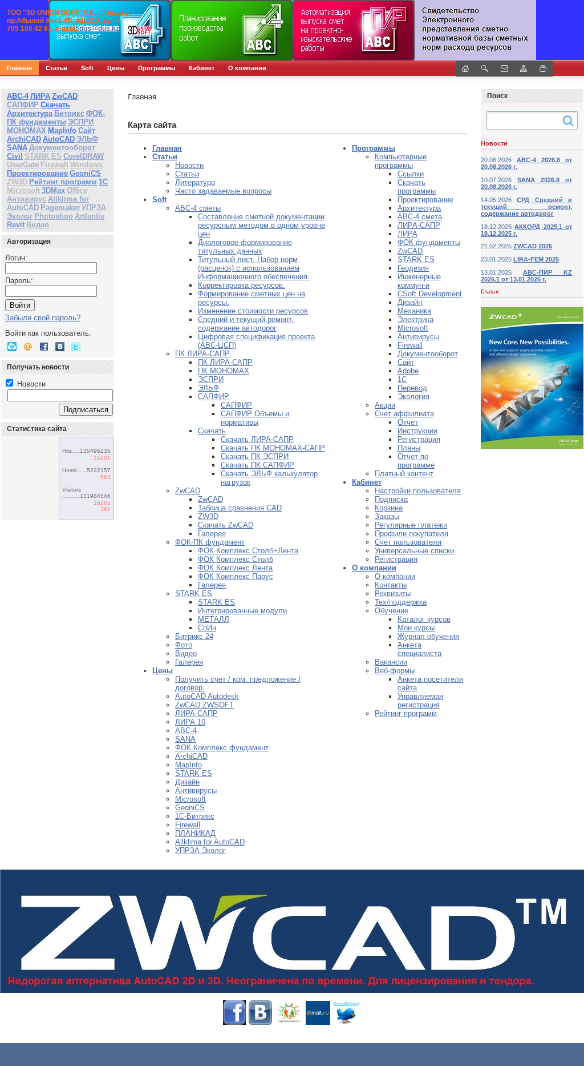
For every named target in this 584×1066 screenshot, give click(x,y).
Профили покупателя (411, 533)
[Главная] (122, 30)
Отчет (408, 422)
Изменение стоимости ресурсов (253, 311)
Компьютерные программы (401, 161)
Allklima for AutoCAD (210, 842)
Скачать (55, 104)
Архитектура (29, 113)
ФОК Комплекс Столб (235, 559)
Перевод (412, 388)
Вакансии (391, 662)
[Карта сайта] (523, 69)
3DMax (53, 190)
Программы (156, 68)
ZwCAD (65, 96)
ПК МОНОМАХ (223, 371)
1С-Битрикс (194, 816)
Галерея (212, 533)
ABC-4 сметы (198, 208)
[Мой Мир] (28, 346)
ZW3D (17, 182)
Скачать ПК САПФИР (257, 465)
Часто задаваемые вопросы (223, 191)
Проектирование (37, 173)
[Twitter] (76, 346)
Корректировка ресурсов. (241, 285)
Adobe (408, 371)
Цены (115, 68)
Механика (414, 311)
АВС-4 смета (420, 216)
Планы (409, 448)
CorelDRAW (83, 156)
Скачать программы (417, 186)
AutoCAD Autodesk (207, 696)
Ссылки (411, 174)
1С (103, 182)
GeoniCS (85, 173)
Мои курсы (416, 627)
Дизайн (187, 782)
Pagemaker (60, 207)
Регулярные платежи (411, 525)
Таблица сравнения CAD (240, 508)
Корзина (389, 508)
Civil (15, 156)
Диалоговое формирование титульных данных (245, 246)
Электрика (415, 319)
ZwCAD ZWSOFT (204, 705)
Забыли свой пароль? (42, 317)
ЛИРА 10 (190, 722)
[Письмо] (504, 69)
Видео (37, 224)
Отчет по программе (416, 460)
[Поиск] (484, 69)
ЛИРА (40, 96)
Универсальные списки (414, 550)
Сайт (86, 130)
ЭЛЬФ (87, 139)
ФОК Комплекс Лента (235, 568)
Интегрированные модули (242, 610)
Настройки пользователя (418, 490)
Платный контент (404, 473)
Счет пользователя (408, 542)
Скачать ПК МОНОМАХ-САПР (273, 448)
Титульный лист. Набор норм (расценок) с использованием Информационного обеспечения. (254, 268)
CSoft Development (430, 293)
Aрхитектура (419, 208)
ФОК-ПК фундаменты (56, 117)
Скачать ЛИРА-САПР (257, 439)
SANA (17, 147)
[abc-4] (292, 30)
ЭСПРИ (81, 122)
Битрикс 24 (194, 636)
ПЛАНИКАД (195, 833)
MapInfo (62, 130)
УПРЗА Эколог (200, 850)
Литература (195, 182)
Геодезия (413, 268)
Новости (30, 384)
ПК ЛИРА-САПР (202, 353)
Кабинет (201, 68)
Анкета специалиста (419, 649)
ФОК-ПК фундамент (210, 542)
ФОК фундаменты (429, 242)
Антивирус (26, 199)
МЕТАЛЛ (213, 619)
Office (77, 190)
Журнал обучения (428, 636)
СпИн (207, 627)
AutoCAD (59, 139)
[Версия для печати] (543, 69)
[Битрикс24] (12, 346)
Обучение (391, 610)
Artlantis (89, 216)
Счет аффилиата (404, 413)
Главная (19, 68)
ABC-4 (186, 730)
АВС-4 (18, 96)
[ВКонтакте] (60, 346)
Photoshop (53, 216)
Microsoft (23, 190)
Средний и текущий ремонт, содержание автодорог (246, 323)
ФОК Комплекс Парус (235, 576)
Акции (385, 405)
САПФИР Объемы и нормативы (255, 418)
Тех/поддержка (401, 602)
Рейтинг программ (63, 182)
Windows (86, 164)
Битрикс (69, 113)
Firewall (54, 164)
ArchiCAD (24, 139)
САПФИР (23, 104)
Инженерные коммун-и (419, 280)
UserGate (23, 164)
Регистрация (419, 439)
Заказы (387, 516)
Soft (87, 68)
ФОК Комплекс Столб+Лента (248, 550)
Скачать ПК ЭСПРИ (255, 456)
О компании (247, 68)
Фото (183, 645)
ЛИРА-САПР (196, 713)
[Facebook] (44, 346)
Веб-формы (395, 670)
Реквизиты (393, 593)
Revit (16, 224)
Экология (413, 396)
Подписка (391, 499)
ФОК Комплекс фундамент (222, 747)
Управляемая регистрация (420, 700)
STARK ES (43, 156)
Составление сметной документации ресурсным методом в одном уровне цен (261, 225)
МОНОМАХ (26, 130)
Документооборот (62, 147)
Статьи (56, 68)
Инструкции (417, 431)
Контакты (391, 585)
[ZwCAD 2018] (292, 931)
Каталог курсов (424, 619)
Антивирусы (196, 790)
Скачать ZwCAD (225, 525)
